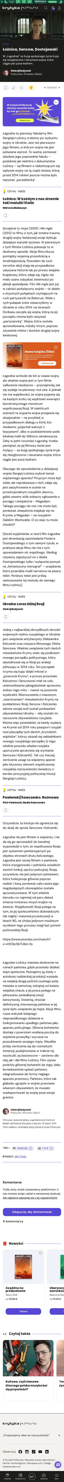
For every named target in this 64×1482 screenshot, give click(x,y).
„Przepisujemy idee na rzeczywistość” (26, 1435)
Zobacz (23, 1311)
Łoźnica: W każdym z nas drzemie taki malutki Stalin (31, 201)
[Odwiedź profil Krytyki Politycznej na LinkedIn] (47, 1452)
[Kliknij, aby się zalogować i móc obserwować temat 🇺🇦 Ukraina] (30, 1148)
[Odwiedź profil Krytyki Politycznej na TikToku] (34, 1452)
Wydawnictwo (20, 1479)
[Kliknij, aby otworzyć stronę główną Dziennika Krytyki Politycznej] (32, 1476)
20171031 (20, 1156)
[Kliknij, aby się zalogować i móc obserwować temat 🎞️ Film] (51, 1148)
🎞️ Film (43, 1148)
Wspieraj (7, 1479)
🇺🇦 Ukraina (20, 1148)
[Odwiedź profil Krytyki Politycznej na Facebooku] (20, 1452)
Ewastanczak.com (11, 1466)
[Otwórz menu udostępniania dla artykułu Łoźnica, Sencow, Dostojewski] (14, 87)
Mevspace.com (34, 1463)
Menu (57, 1479)
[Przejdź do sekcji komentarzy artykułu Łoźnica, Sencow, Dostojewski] (21, 87)
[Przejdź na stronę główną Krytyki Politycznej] (20, 1424)
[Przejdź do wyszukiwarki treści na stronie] (46, 8)
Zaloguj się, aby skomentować (32, 1212)
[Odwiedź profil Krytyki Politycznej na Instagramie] (27, 1452)
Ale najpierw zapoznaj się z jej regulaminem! (30, 1198)
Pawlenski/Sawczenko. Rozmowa (31, 798)
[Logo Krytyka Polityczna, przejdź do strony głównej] (20, 8)
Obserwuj (43, 1479)
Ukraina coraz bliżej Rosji (23, 604)
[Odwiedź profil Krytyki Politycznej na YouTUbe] (40, 1452)
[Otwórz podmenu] (59, 1435)
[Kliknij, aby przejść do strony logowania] (59, 8)
